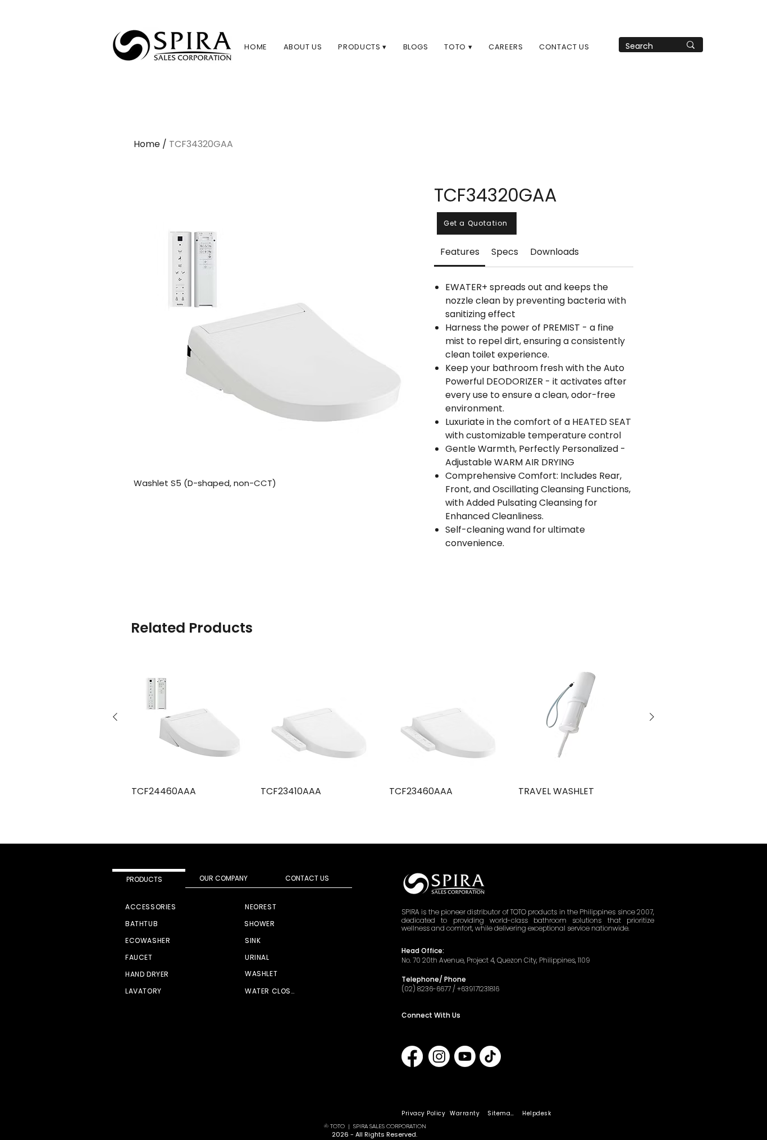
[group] (383, 728)
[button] (362, 47)
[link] (460, 251)
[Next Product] (652, 717)
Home (147, 144)
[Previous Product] (115, 717)
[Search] (690, 44)
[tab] (148, 878)
